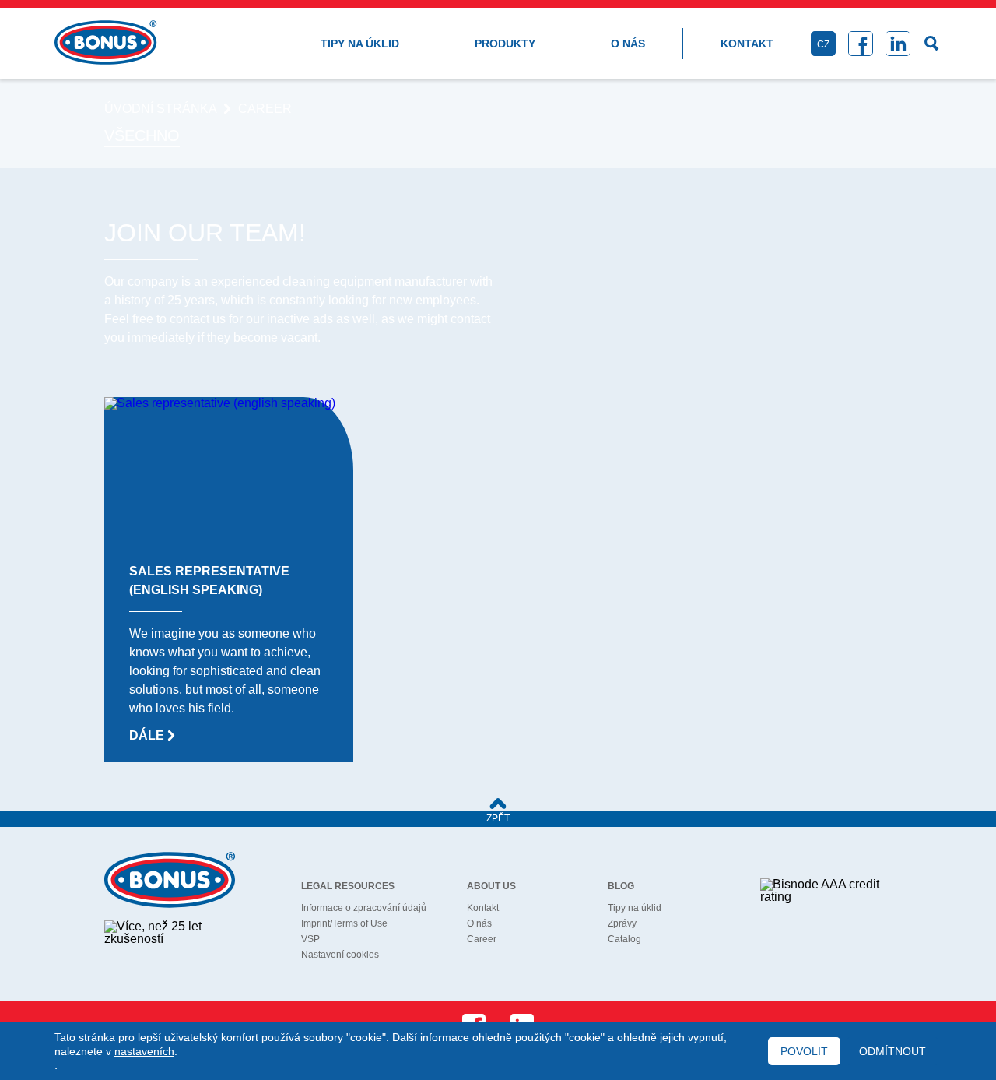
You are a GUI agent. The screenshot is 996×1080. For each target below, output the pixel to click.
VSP (310, 939)
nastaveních (144, 1051)
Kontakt (747, 43)
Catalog (624, 939)
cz (823, 44)
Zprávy (622, 923)
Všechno (142, 135)
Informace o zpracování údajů (363, 907)
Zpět (498, 818)
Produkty (505, 43)
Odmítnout (892, 1051)
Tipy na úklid (360, 43)
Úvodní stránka (160, 109)
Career (481, 939)
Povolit (804, 1051)
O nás (628, 43)
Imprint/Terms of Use (344, 923)
